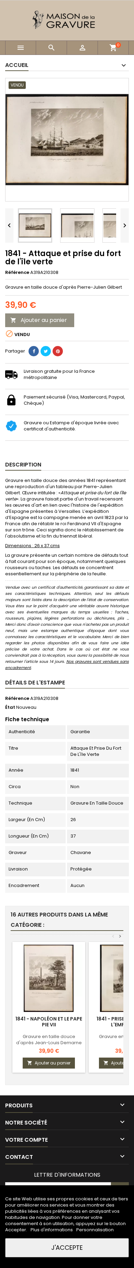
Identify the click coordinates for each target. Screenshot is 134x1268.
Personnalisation (95, 1229)
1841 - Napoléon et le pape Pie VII (48, 1021)
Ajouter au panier (38, 320)
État (10, 707)
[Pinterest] (58, 351)
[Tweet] (46, 351)
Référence (17, 272)
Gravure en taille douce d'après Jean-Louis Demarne (49, 1039)
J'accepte (67, 1247)
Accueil (17, 65)
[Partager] (34, 351)
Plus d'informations (52, 1229)
